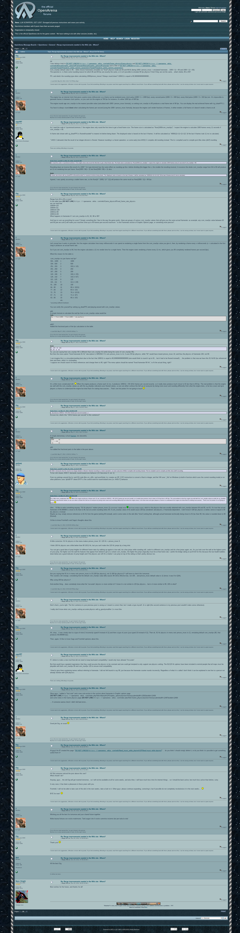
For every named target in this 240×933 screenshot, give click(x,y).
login (217, 7)
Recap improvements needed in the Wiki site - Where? (78, 45)
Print (224, 49)
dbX (17, 858)
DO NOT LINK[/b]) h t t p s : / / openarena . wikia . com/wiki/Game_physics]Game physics (99, 64)
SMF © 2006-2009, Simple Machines (128, 929)
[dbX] (17, 872)
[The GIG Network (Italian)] (17, 68)
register (223, 7)
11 (27, 48)
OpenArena (42, 45)
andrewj (19, 463)
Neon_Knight (21, 881)
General (52, 45)
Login (127, 39)
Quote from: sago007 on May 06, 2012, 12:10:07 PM (66, 160)
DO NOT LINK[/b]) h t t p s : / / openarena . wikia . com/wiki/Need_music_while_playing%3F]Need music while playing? (118, 750)
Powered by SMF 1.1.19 (110, 929)
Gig (17, 56)
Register (135, 39)
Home (106, 39)
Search (119, 39)
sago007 (19, 122)
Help (112, 39)
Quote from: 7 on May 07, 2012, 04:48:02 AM (63, 410)
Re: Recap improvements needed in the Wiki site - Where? (83, 56)
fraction (73, 436)
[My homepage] (17, 146)
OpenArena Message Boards (25, 45)
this (146, 907)
